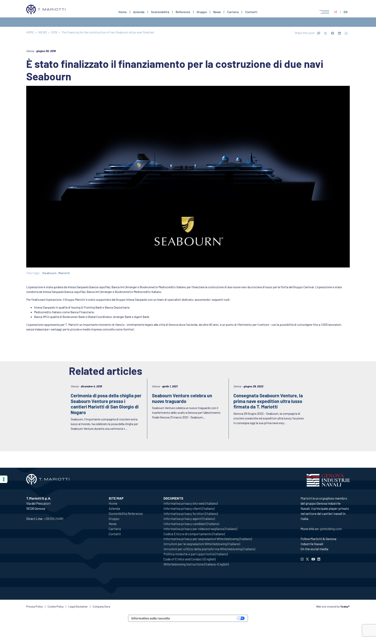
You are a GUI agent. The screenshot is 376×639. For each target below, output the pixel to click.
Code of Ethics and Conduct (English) (190, 559)
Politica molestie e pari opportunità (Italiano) (196, 554)
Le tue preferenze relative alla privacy (205, 618)
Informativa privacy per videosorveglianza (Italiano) (200, 529)
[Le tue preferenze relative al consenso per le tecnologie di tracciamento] (3, 479)
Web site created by (333, 606)
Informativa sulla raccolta (150, 618)
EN (345, 12)
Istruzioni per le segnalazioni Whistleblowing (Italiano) (202, 544)
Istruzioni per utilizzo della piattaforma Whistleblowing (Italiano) (209, 549)
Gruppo (202, 12)
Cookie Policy (55, 606)
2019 (54, 32)
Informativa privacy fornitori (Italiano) (191, 513)
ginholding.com (331, 529)
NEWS (42, 32)
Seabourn (49, 273)
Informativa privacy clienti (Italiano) (189, 508)
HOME (30, 32)
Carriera (233, 12)
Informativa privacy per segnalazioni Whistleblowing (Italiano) (208, 539)
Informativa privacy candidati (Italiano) (191, 524)
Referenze (183, 12)
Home (122, 12)
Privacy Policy (34, 606)
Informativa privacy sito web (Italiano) (191, 503)
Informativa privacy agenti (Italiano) (189, 519)
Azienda (139, 12)
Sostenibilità (160, 12)
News (217, 12)
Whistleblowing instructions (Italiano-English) (196, 564)
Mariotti (64, 273)
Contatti (251, 12)
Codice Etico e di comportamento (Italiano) (194, 534)
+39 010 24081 (53, 519)
